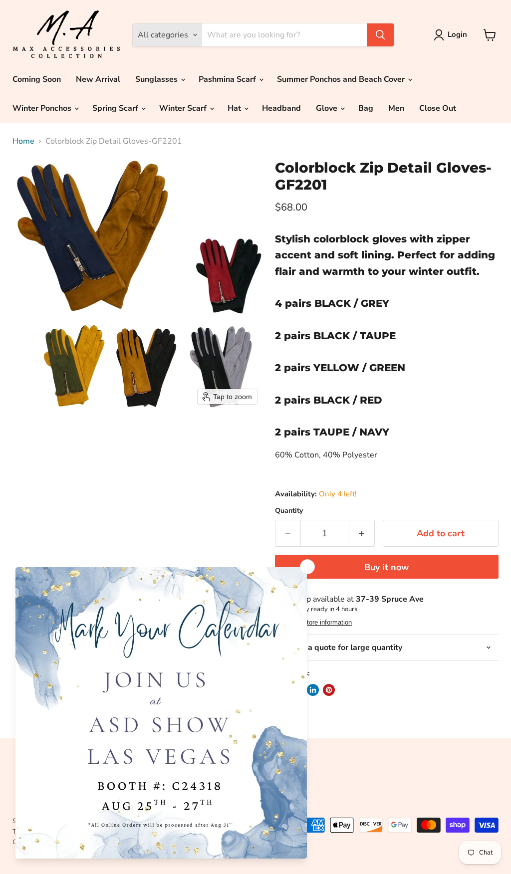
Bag (365, 108)
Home (23, 141)
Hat (235, 108)
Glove (327, 108)
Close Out (437, 108)
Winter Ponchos (42, 108)
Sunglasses (157, 79)
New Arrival (98, 79)
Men (396, 108)
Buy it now (386, 567)
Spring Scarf (116, 108)
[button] (452, 35)
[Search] (380, 34)
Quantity (289, 511)
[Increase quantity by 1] (362, 533)
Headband (281, 108)
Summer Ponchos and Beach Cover (342, 79)
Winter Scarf (184, 108)
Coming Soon (36, 79)
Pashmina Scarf (228, 79)
